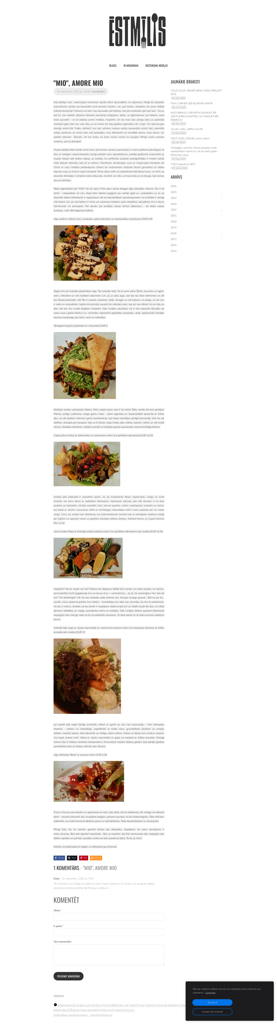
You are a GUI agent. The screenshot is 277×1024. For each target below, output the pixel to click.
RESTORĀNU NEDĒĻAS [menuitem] (157, 65)
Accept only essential (212, 1011)
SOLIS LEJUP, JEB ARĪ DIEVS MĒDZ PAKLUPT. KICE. (196, 92)
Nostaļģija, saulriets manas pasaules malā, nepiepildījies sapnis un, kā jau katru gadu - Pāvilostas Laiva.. (194, 151)
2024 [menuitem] (173, 198)
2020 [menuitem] (173, 221)
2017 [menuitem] (173, 239)
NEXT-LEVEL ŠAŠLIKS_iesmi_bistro (190, 138)
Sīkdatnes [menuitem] (59, 996)
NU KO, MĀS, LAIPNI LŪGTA (187, 129)
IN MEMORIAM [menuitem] (131, 65)
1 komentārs (98, 91)
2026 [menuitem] (173, 186)
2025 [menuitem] (173, 192)
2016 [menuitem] (173, 245)
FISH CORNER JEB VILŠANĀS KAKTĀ (191, 103)
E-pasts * (59, 926)
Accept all (212, 1002)
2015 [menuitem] (173, 251)
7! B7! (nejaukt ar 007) (183, 164)
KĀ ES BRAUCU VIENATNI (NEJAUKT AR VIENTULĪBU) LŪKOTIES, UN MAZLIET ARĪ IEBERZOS (194, 116)
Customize (210, 992)
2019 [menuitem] (173, 227)
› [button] (222, 186)
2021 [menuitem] (173, 215)
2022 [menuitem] (173, 209)
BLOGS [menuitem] (112, 65)
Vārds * (58, 910)
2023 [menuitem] (173, 204)
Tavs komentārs (62, 941)
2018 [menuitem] (173, 233)
